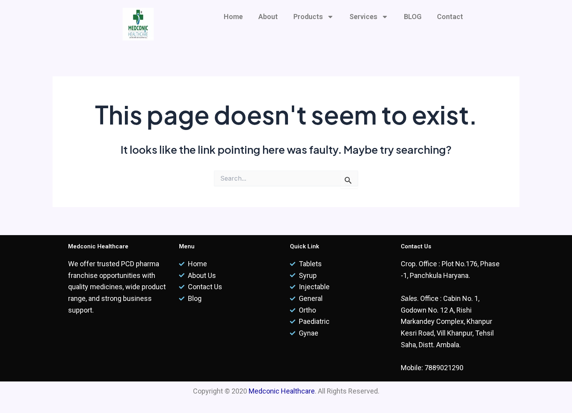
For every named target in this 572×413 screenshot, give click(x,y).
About (268, 16)
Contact (450, 16)
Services (363, 16)
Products (308, 16)
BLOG (412, 16)
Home (233, 16)
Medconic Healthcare (282, 391)
